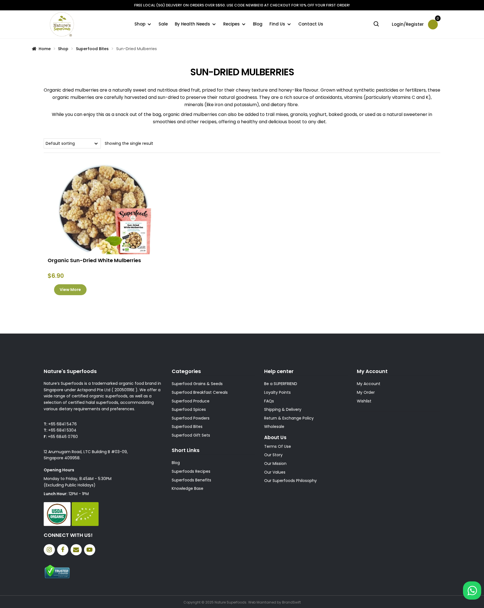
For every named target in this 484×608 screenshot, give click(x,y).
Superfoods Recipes (191, 471)
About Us (275, 437)
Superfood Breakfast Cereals (200, 392)
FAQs (269, 401)
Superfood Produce (191, 401)
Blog (257, 24)
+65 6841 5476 (62, 424)
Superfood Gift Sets (191, 435)
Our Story (273, 455)
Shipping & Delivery (282, 409)
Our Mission (275, 463)
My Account (368, 383)
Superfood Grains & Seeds (197, 383)
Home (45, 49)
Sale (163, 24)
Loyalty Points (277, 392)
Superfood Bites (92, 49)
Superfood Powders (191, 418)
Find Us (277, 24)
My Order (366, 392)
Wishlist (364, 401)
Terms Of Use (277, 446)
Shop (139, 24)
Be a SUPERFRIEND (280, 383)
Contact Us (310, 24)
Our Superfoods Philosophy (290, 480)
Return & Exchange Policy (289, 418)
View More (70, 289)
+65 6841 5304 (62, 430)
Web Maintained (262, 602)
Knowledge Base (187, 488)
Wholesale (274, 426)
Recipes (231, 24)
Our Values (274, 472)
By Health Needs (192, 24)
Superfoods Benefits (191, 480)
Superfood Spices (189, 409)
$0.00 (437, 20)
